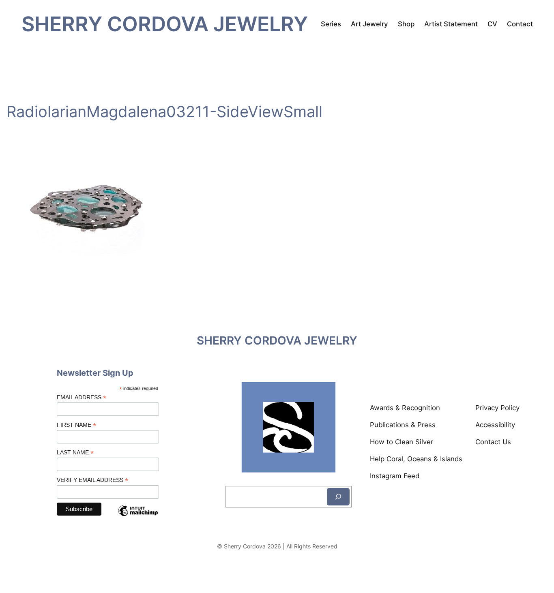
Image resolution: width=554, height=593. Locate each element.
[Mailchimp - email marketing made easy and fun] (138, 517)
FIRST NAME (76, 425)
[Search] (338, 496)
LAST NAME (75, 452)
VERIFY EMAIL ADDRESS (92, 480)
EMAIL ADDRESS (81, 397)
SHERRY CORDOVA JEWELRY (164, 23)
